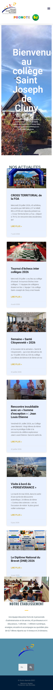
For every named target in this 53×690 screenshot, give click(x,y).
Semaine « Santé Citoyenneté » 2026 (23, 340)
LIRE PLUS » (16, 226)
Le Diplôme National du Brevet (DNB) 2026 (25, 559)
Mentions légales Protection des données (26, 684)
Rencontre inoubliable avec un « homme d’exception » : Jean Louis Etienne (25, 412)
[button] (48, 8)
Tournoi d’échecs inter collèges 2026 (25, 270)
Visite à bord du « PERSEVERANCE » (23, 485)
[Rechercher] (30, 667)
